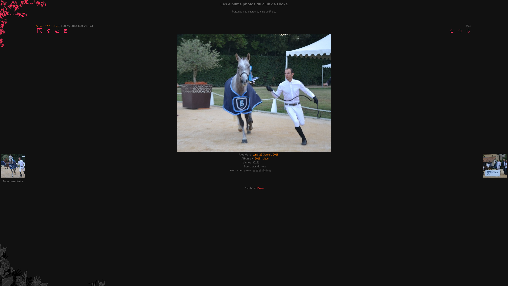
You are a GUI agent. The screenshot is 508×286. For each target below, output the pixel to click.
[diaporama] (49, 30)
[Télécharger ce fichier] (65, 30)
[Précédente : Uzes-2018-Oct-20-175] (460, 30)
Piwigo (260, 188)
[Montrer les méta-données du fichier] (57, 30)
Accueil (40, 26)
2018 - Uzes (53, 26)
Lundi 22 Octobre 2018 (265, 154)
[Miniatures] (451, 30)
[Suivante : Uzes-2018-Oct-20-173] (468, 30)
